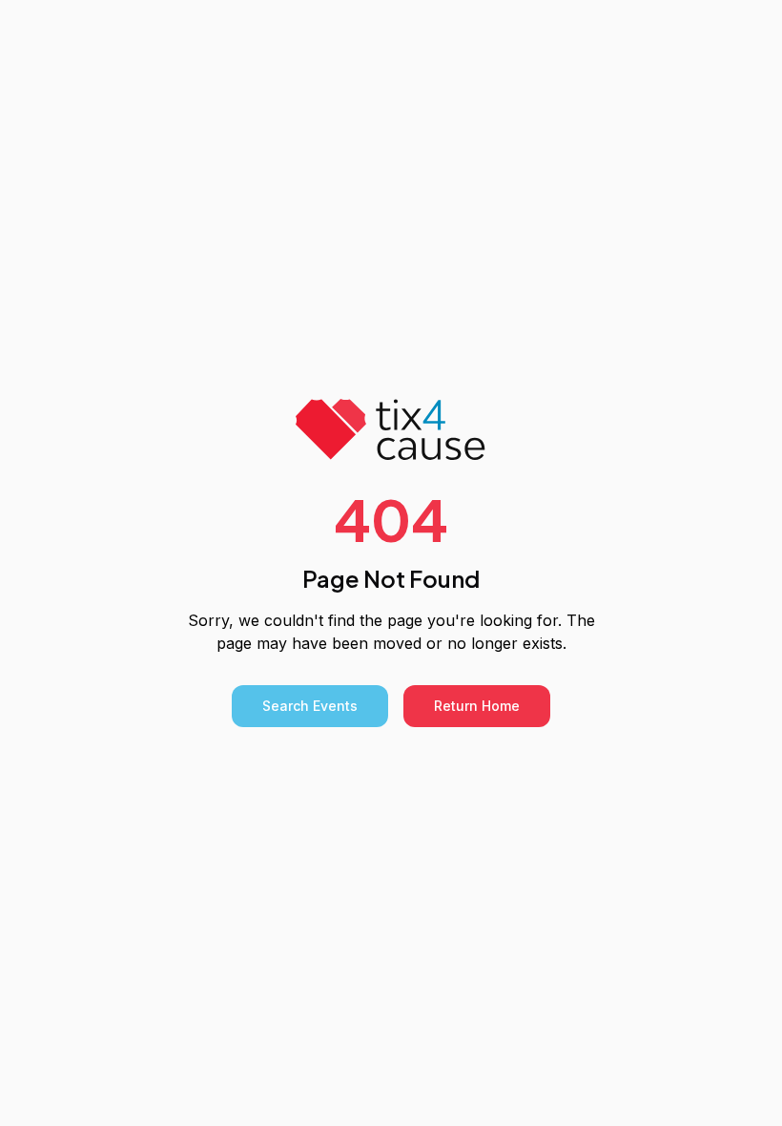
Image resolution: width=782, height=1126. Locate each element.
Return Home (477, 706)
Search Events (310, 706)
